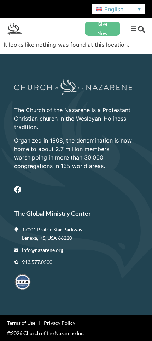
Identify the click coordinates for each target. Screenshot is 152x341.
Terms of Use (21, 323)
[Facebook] (17, 189)
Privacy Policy (59, 323)
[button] (133, 29)
